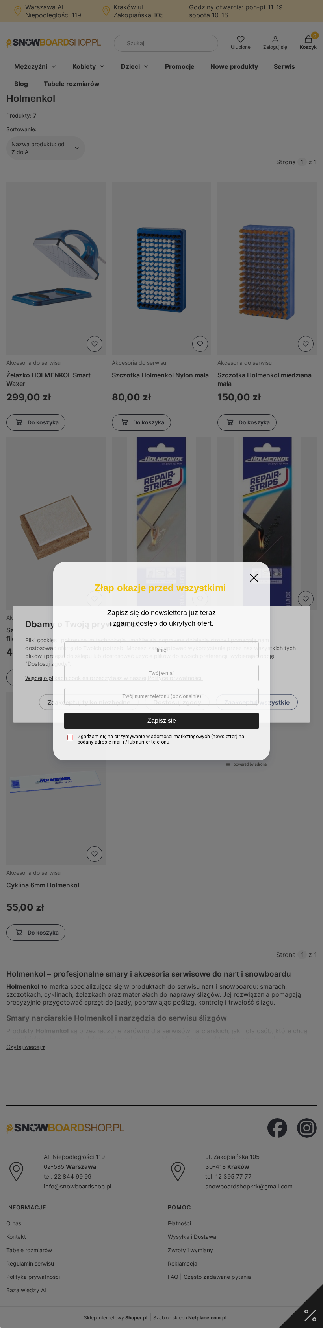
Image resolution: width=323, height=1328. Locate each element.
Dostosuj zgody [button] (177, 702)
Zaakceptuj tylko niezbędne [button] (88, 702)
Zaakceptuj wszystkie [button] (257, 702)
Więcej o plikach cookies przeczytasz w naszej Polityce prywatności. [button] (114, 677)
